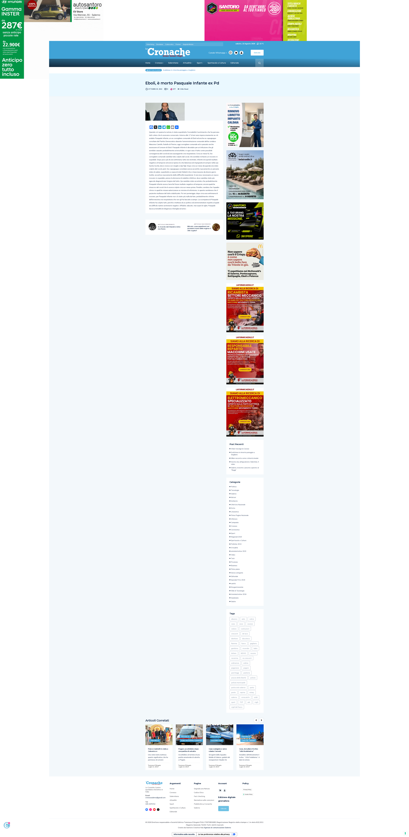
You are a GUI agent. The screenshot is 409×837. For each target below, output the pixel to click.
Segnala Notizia (188, 44)
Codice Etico (199, 792)
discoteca (246, 638)
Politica (233, 487)
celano (233, 629)
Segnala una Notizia (202, 789)
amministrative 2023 (238, 551)
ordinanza (235, 663)
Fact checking (199, 796)
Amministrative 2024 (238, 594)
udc (249, 702)
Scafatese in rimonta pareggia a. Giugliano (243, 453)
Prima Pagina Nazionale (239, 515)
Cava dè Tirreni (248, 740)
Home (147, 63)
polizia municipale (238, 683)
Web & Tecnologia (237, 591)
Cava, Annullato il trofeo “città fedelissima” (248, 750)
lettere (233, 653)
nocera (253, 653)
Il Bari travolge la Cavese (172, 70)
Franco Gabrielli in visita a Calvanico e (158, 750)
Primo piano (235, 569)
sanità (233, 583)
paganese (235, 668)
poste (233, 692)
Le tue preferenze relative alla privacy (214, 834)
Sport (199, 63)
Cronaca (158, 63)
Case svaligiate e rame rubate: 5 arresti (218, 750)
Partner (178, 44)
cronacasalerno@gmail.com (155, 798)
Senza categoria (237, 573)
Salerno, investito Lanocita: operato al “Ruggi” (245, 469)
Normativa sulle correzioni (204, 800)
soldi (256, 697)
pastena (246, 673)
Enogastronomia (237, 587)
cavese (250, 624)
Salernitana (173, 63)
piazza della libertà (238, 678)
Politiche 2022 (236, 544)
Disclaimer (159, 44)
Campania (234, 522)
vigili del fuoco (236, 707)
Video (233, 555)
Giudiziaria (234, 598)
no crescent (247, 658)
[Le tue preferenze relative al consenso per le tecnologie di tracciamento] (405, 833)
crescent (234, 634)
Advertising (150, 44)
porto (252, 687)
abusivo (234, 619)
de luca (245, 634)
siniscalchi (245, 697)
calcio (251, 619)
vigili (256, 702)
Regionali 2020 (236, 537)
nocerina (234, 658)
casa (233, 624)
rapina (242, 692)
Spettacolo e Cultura (217, 63)
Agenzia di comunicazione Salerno (217, 828)
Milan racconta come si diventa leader (245, 458)
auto (243, 619)
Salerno (233, 494)
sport (233, 702)
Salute (233, 601)
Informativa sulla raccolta (184, 834)
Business (234, 566)
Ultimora (234, 519)
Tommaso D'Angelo (154, 765)
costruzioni (245, 629)
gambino (234, 648)
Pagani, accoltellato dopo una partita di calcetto (188, 750)
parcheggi (235, 673)
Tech (233, 558)
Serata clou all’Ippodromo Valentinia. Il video (245, 463)
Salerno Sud (216, 740)
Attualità (187, 63)
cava (241, 624)
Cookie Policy (248, 794)
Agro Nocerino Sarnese (191, 740)
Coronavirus (235, 530)
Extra (233, 508)
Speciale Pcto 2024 (238, 580)
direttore (234, 638)
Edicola (223, 808)
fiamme (234, 643)
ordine (245, 663)
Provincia (234, 562)
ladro (255, 648)
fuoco (243, 643)
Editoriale (235, 63)
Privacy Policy (247, 789)
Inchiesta (234, 501)
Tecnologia (235, 490)
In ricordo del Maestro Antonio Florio (169, 228)
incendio (246, 648)
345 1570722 (150, 804)
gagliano (253, 643)
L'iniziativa (235, 512)
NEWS (243, 653)
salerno (234, 697)
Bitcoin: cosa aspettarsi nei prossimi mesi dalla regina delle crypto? (199, 228)
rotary (251, 692)
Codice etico (169, 44)
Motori (233, 497)
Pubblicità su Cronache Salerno (203, 806)
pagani (246, 668)
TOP (241, 702)
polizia (252, 678)
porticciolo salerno (238, 687)
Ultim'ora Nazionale (238, 505)
